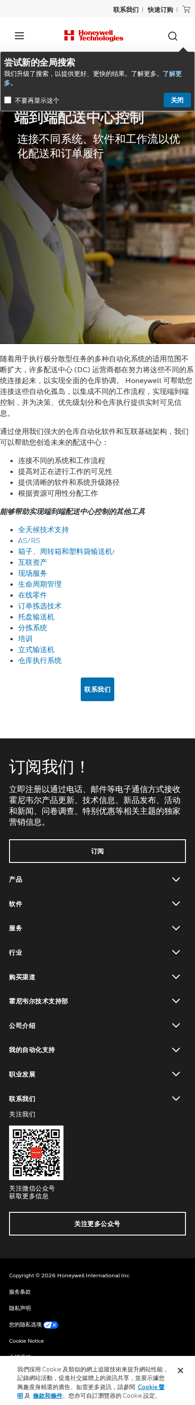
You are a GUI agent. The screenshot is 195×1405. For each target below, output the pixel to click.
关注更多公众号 (97, 1223)
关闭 (177, 100)
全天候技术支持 (43, 529)
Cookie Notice (26, 1340)
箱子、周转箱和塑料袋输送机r (66, 551)
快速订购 (160, 9)
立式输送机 (36, 649)
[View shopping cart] (186, 9)
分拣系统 (32, 627)
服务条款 (20, 1291)
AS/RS (30, 540)
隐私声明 (20, 1308)
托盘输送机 (36, 616)
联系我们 (97, 689)
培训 (25, 638)
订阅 (97, 851)
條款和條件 (48, 1395)
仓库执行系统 (40, 660)
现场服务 (32, 573)
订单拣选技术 (40, 605)
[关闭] (180, 1370)
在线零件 (32, 594)
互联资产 (32, 562)
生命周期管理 (40, 583)
